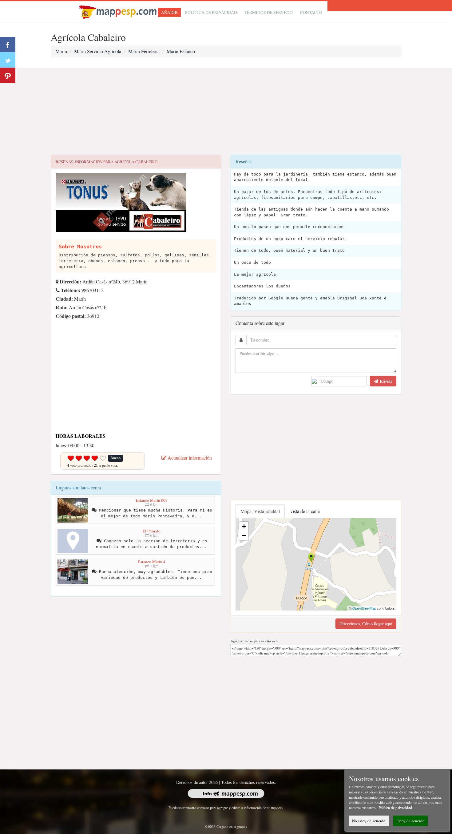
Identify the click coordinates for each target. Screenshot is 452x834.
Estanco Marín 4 (151, 561)
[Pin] (7, 75)
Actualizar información (189, 457)
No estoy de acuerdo (369, 821)
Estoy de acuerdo (410, 821)
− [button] (244, 536)
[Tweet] (7, 60)
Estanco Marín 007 (152, 500)
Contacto (311, 12)
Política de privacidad (211, 12)
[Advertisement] (226, 111)
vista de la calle (305, 511)
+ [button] (244, 526)
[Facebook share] (7, 44)
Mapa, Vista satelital (260, 511)
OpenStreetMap (364, 608)
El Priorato (152, 531)
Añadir (169, 12)
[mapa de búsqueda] (119, 11)
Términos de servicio (268, 12)
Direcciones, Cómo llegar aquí (365, 623)
